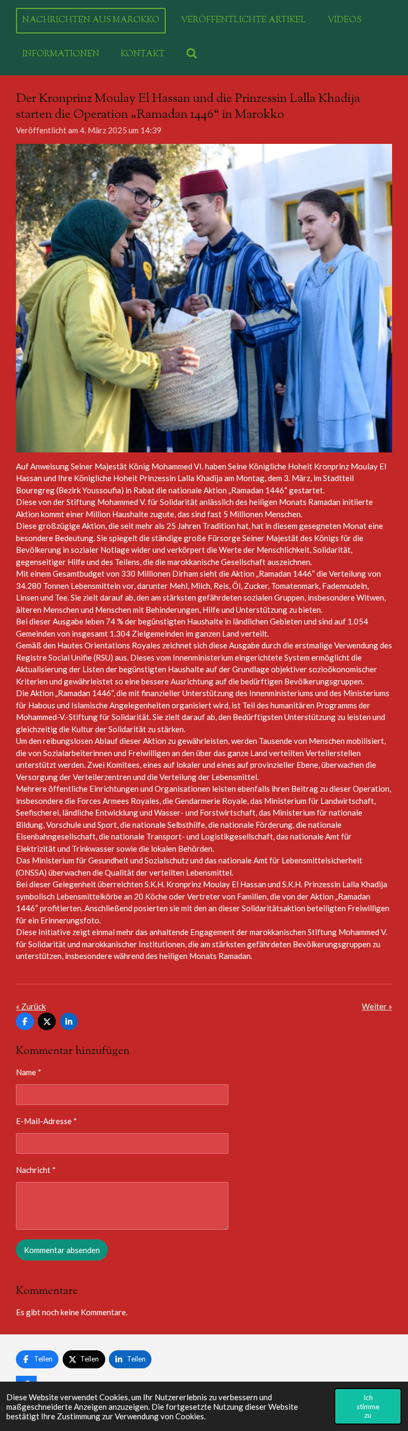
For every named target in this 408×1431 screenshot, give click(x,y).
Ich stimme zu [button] (367, 1406)
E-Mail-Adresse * (46, 1121)
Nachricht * (36, 1170)
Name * (28, 1072)
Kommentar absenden (62, 1250)
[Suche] (192, 54)
